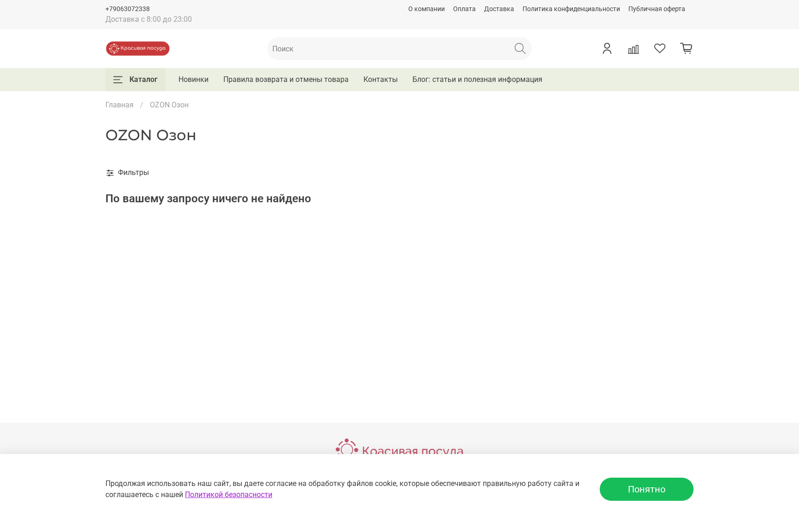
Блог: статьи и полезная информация (477, 79)
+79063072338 (127, 9)
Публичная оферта (656, 9)
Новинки (193, 79)
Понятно (646, 489)
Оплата (464, 9)
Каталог (143, 79)
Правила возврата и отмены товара (286, 79)
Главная (119, 104)
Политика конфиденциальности (571, 9)
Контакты (380, 79)
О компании (426, 9)
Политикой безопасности (228, 494)
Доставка (499, 9)
